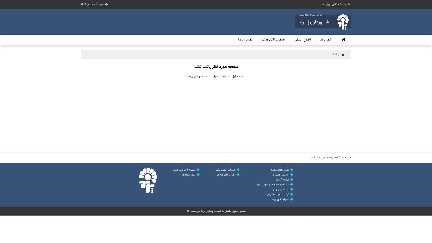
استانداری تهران (280, 189)
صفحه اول (237, 76)
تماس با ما (245, 40)
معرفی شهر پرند (198, 76)
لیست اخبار (219, 76)
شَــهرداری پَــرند (314, 22)
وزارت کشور (282, 179)
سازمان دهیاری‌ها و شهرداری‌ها (272, 184)
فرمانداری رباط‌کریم (278, 194)
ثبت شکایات (189, 174)
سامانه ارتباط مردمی (184, 169)
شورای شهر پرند (280, 199)
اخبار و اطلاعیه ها (226, 174)
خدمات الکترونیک (226, 169)
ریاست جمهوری (280, 174)
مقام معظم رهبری (279, 169)
